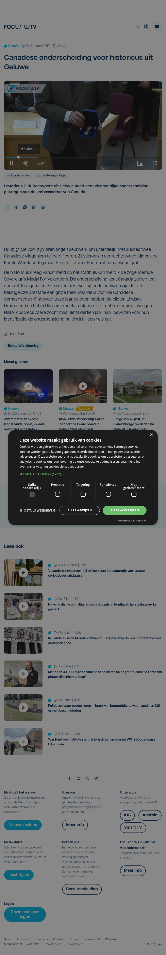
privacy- (38, 466)
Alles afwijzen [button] (79, 510)
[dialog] (83, 477)
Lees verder (76, 466)
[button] (83, 474)
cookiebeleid (57, 466)
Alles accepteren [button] (124, 510)
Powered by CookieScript (131, 520)
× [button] (151, 434)
